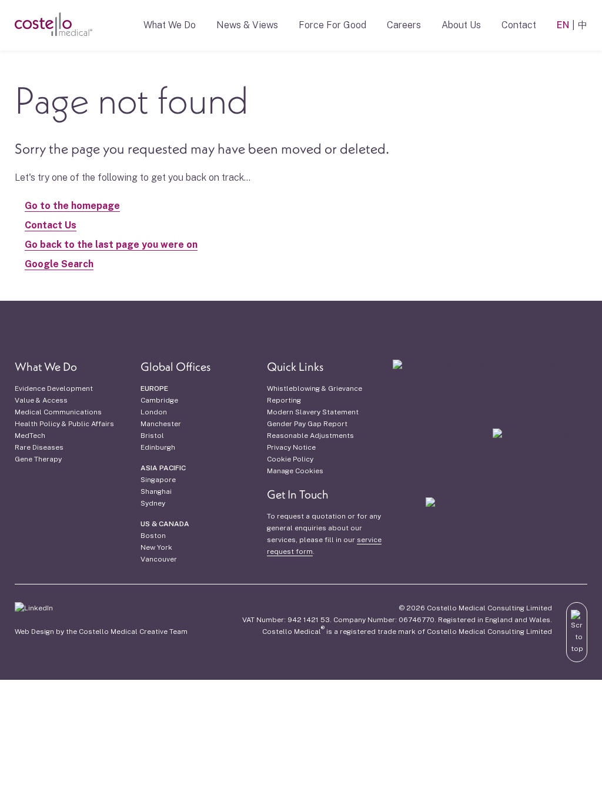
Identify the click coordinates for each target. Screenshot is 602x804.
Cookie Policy (290, 459)
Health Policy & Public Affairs (64, 424)
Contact (518, 25)
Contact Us (50, 225)
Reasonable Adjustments (310, 435)
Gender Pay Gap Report (307, 424)
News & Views (247, 25)
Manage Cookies (295, 471)
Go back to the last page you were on (111, 244)
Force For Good (332, 25)
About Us (461, 25)
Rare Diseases (39, 447)
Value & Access (41, 400)
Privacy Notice (291, 447)
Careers (404, 25)
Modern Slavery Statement (313, 412)
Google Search (59, 264)
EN (563, 25)
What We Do (169, 25)
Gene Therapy (38, 459)
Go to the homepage (72, 205)
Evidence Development (54, 388)
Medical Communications (58, 412)
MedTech (30, 435)
